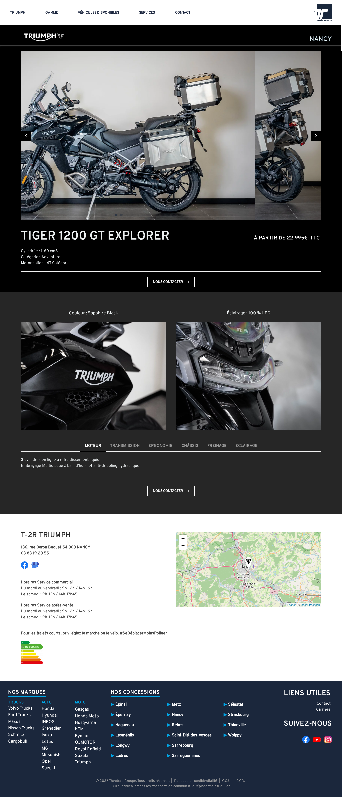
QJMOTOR (85, 742)
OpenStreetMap (310, 605)
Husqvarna (85, 723)
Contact (182, 13)
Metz (176, 704)
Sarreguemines (186, 755)
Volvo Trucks (20, 708)
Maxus (14, 722)
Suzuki (48, 768)
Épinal (121, 704)
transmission (125, 445)
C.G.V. (240, 781)
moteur (93, 445)
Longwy (122, 745)
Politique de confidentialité (195, 781)
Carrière (323, 709)
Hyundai (50, 715)
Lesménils (124, 735)
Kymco (81, 736)
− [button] (183, 546)
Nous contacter (168, 282)
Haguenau (124, 725)
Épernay (123, 714)
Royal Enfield (88, 749)
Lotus (47, 742)
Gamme (51, 13)
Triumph (17, 13)
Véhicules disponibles (98, 13)
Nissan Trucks (21, 728)
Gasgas (82, 709)
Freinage (217, 445)
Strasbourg (238, 714)
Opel (46, 761)
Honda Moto (87, 716)
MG (45, 748)
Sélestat (235, 704)
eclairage (246, 445)
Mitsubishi (51, 755)
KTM (79, 729)
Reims (177, 725)
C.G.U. (226, 781)
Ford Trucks (19, 715)
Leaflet (291, 605)
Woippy (235, 735)
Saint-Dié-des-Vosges (192, 735)
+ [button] (183, 538)
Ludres (121, 755)
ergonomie (161, 445)
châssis (190, 445)
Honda (48, 709)
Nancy (177, 714)
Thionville (237, 725)
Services (147, 13)
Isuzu (47, 735)
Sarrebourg (182, 745)
